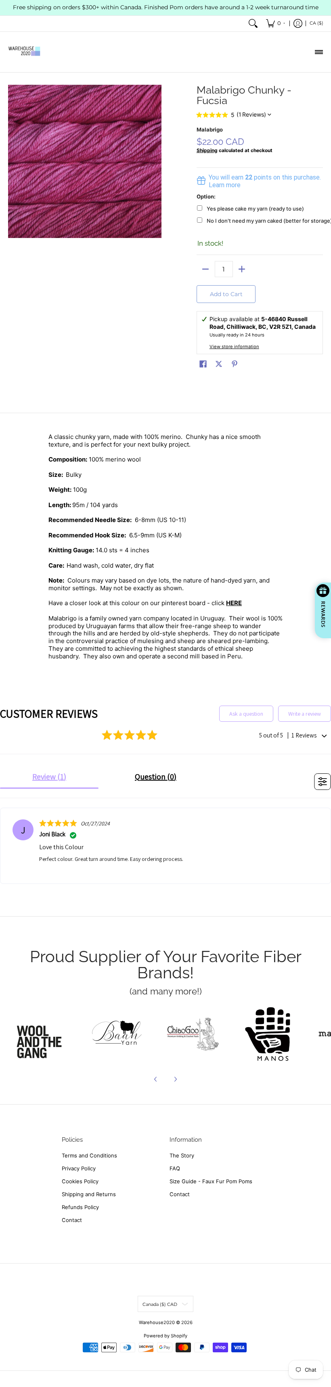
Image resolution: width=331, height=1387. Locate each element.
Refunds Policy (80, 1207)
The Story (182, 1155)
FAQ (175, 1168)
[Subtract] (206, 269)
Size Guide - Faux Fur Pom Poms (211, 1181)
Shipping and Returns (89, 1194)
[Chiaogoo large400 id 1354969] (192, 1034)
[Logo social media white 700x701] (117, 1034)
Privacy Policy (79, 1168)
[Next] (175, 1079)
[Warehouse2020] (24, 52)
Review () (49, 776)
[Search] (253, 23)
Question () (155, 776)
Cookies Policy (80, 1181)
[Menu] (318, 52)
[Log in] (298, 23)
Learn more (225, 185)
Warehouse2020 (157, 1322)
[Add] (242, 269)
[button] (203, 364)
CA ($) (316, 23)
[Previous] (156, 1079)
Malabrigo (210, 129)
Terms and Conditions (89, 1155)
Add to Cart (226, 294)
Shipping (207, 150)
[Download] (268, 1034)
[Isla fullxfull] (41, 1034)
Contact (72, 1220)
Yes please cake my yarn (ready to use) (255, 208)
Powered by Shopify (165, 1336)
